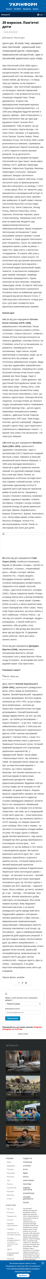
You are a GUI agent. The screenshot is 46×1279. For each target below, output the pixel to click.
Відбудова (11, 1166)
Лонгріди (27, 1184)
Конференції (28, 1193)
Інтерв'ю (27, 1166)
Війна (9, 1162)
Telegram (37, 1027)
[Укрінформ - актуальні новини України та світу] (23, 4)
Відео (25, 1173)
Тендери (10, 1229)
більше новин (23, 1034)
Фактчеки (10, 1177)
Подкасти (27, 1158)
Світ (8, 1180)
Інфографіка (28, 1180)
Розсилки (10, 1259)
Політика (10, 1169)
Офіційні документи (28, 1198)
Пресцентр (27, 9)
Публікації (27, 1162)
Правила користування (12, 1224)
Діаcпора (10, 1195)
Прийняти (23, 1275)
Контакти (10, 1212)
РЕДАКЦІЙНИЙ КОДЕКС (13, 1254)
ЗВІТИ (9, 1249)
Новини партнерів (27, 1189)
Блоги (26, 1177)
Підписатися (12, 1018)
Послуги (9, 9)
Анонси (35, 9)
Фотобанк (17, 9)
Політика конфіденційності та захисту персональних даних (13, 1242)
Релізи (26, 1203)
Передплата (12, 1216)
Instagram (6, 1029)
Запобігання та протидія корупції (13, 1234)
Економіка (11, 1173)
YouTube (18, 1029)
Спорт (9, 1199)
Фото (25, 1169)
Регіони (10, 1184)
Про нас (10, 1209)
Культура (10, 1191)
